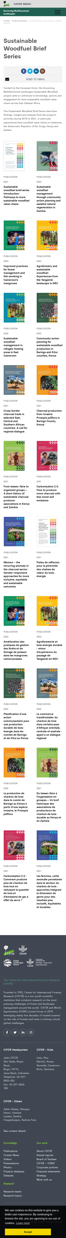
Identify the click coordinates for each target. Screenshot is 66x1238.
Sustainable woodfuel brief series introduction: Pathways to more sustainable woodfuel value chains (16, 195)
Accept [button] (28, 1232)
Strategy (41, 1175)
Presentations (11, 1163)
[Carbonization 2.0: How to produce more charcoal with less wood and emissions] (49, 456)
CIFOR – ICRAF (46, 1163)
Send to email (35, 79)
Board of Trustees (47, 1159)
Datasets (9, 1175)
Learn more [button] (23, 1223)
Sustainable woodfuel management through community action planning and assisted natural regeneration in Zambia (49, 199)
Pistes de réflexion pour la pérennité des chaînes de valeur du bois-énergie (48, 569)
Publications (19, 20)
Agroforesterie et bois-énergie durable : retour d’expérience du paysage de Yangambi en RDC (49, 650)
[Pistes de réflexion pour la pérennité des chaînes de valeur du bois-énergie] (49, 532)
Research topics (13, 1195)
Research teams (12, 1191)
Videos (8, 1159)
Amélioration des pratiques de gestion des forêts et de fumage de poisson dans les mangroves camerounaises (16, 650)
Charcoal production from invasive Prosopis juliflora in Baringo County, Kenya (49, 417)
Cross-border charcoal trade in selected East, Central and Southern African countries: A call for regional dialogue (15, 421)
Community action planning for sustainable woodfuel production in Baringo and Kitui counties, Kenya (49, 347)
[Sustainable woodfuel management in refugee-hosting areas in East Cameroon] (16, 308)
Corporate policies (47, 1167)
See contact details (15, 1130)
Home (7, 20)
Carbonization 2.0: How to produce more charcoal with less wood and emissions (48, 493)
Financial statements (48, 1171)
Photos (8, 1167)
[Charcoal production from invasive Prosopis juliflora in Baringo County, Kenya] (49, 381)
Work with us (44, 1179)
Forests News (11, 1155)
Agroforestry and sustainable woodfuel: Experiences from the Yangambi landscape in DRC (47, 274)
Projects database (14, 1171)
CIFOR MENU (22, 4)
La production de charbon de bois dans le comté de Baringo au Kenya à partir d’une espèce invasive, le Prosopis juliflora (16, 803)
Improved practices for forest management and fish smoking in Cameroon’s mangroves (16, 274)
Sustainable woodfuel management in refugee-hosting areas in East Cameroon (13, 347)
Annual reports (45, 1155)
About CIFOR (44, 1151)
